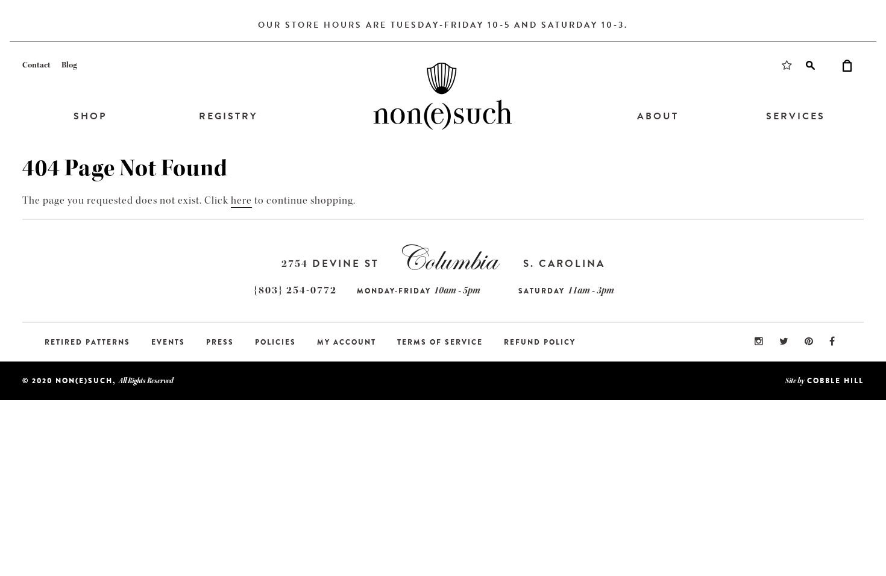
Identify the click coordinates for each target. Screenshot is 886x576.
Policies (275, 342)
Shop (90, 116)
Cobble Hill (835, 380)
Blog (69, 65)
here (241, 200)
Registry (228, 116)
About (658, 116)
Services (795, 116)
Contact (36, 65)
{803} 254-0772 (295, 290)
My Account (346, 342)
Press (220, 342)
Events (168, 342)
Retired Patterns (87, 342)
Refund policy (540, 342)
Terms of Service (440, 342)
